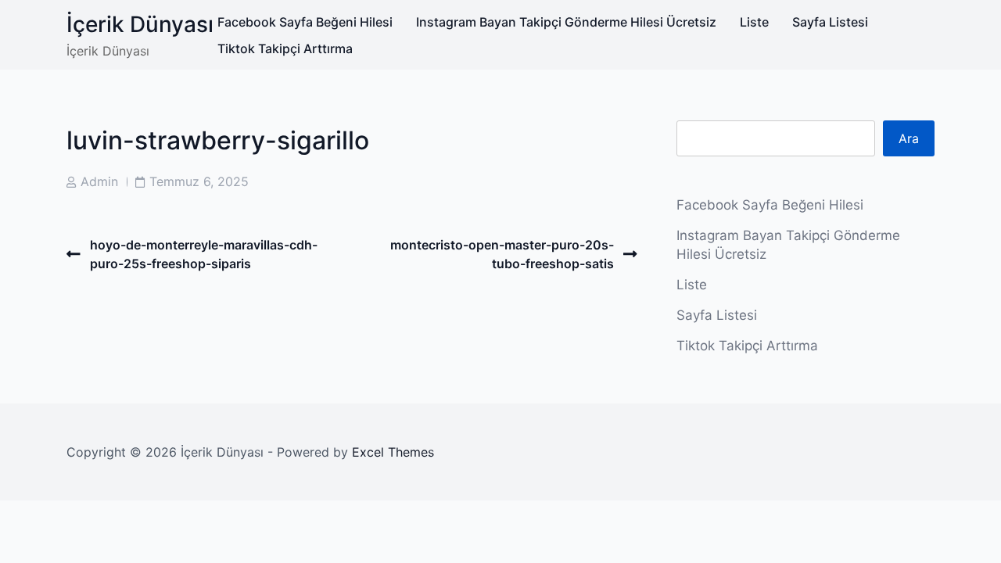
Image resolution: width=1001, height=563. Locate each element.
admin (99, 181)
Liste (754, 22)
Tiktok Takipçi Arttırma (285, 48)
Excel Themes (393, 452)
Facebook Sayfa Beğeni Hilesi (305, 22)
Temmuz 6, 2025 (199, 181)
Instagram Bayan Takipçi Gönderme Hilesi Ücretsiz (566, 22)
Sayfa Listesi (830, 22)
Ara (909, 138)
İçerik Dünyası (139, 24)
